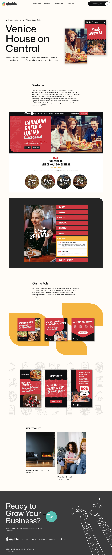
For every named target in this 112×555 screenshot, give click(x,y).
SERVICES (34, 539)
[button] (48, 4)
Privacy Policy (10, 551)
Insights (70, 4)
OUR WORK (37, 4)
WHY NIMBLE (59, 4)
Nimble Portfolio (13, 20)
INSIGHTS (52, 539)
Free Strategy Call (97, 4)
